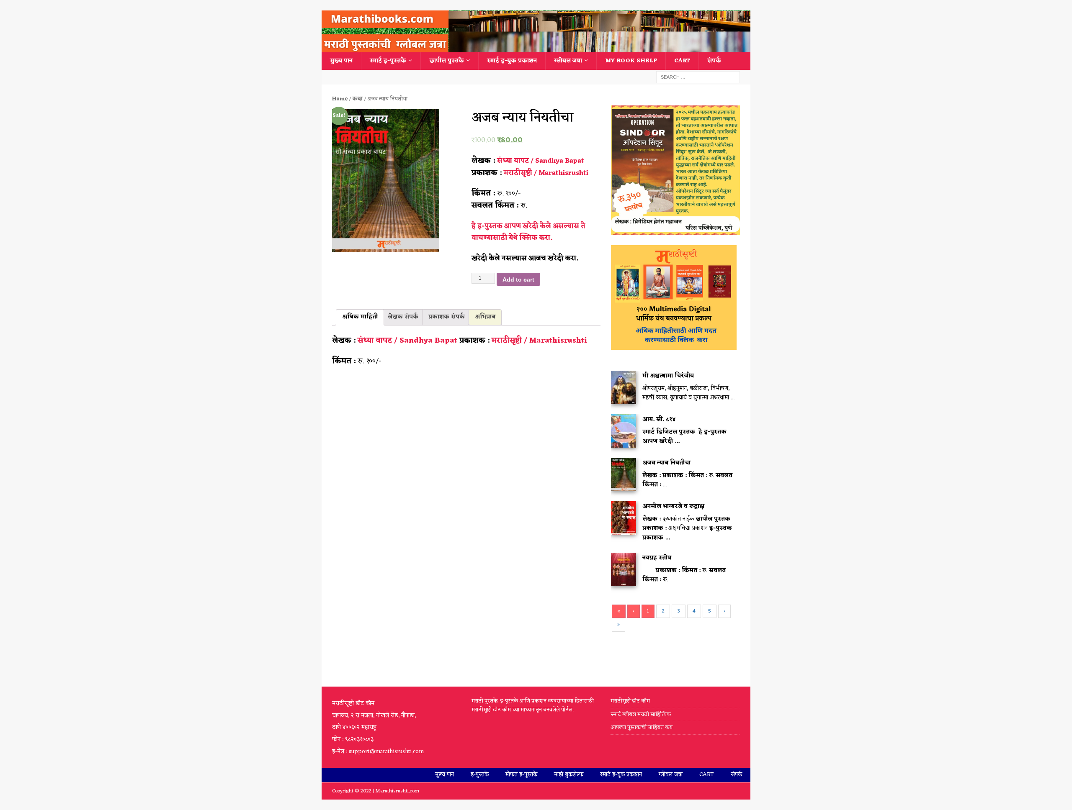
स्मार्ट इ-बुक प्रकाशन (512, 61)
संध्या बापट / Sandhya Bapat (540, 161)
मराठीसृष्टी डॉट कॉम (630, 701)
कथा (357, 99)
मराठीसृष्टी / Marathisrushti (546, 173)
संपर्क (714, 61)
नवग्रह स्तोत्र (656, 558)
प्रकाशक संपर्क (446, 317)
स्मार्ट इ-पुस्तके (388, 61)
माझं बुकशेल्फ (568, 774)
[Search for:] (698, 77)
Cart (682, 61)
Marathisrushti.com (397, 791)
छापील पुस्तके (446, 61)
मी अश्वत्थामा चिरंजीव (668, 376)
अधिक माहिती (360, 317)
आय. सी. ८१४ (658, 419)
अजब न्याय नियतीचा (666, 463)
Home (340, 99)
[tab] (360, 317)
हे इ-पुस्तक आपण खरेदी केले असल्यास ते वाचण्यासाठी (528, 232)
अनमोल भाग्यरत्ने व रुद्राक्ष (673, 506)
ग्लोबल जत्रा (568, 61)
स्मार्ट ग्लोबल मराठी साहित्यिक (641, 714)
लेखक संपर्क (403, 317)
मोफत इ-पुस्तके (521, 774)
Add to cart (518, 279)
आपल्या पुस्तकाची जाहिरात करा (642, 727)
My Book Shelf (631, 61)
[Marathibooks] (536, 47)
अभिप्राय (485, 317)
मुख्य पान (341, 61)
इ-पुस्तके (480, 774)
